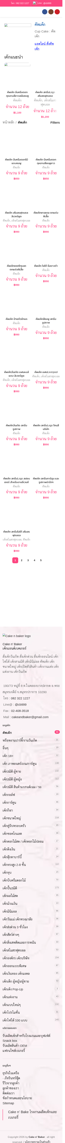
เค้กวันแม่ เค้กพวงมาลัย (17, 919)
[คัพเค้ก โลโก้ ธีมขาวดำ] (46, 249)
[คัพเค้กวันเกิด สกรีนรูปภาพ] (16, 408)
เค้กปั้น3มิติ (10, 888)
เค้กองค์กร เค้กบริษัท (16, 958)
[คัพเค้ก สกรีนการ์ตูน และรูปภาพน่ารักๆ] (46, 461)
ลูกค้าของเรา (11, 1088)
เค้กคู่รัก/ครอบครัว (14, 826)
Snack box (10, 1041)
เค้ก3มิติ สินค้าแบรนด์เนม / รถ (22, 787)
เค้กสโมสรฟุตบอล (20, 220)
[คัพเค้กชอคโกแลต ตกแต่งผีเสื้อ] (16, 249)
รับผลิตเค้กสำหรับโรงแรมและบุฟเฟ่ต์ (26, 1036)
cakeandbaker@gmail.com (30, 717)
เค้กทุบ (7, 873)
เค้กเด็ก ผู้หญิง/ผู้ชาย (16, 981)
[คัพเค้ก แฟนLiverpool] (46, 355)
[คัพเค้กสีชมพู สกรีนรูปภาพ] (46, 302)
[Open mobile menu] (4, 11)
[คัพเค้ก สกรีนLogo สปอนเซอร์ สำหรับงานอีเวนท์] (16, 461)
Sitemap (8, 1103)
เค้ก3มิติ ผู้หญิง (12, 779)
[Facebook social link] (44, 11)
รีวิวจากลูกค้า (11, 1083)
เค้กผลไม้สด (10, 896)
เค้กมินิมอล (10, 911)
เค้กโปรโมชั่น (11, 1013)
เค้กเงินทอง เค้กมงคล (16, 974)
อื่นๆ (5, 748)
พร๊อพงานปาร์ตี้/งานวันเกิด (20, 740)
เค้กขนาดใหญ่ (12, 818)
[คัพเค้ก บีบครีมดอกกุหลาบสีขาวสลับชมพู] (17, 76)
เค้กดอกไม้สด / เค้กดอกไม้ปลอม (23, 841)
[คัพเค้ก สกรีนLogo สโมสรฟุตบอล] (45, 76)
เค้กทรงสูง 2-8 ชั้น (14, 865)
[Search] (10, 11)
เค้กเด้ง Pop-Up (13, 989)
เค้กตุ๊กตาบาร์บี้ (12, 857)
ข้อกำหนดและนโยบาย (17, 1098)
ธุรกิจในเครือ (11, 1073)
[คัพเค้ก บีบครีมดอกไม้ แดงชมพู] (16, 142)
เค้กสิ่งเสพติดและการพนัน (19, 943)
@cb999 (47, 3)
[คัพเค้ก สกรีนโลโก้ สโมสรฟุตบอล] (16, 515)
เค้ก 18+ (8, 756)
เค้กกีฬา (8, 810)
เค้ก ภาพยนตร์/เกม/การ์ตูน (20, 764)
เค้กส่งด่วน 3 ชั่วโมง (15, 927)
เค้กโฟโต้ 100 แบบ (15, 1020)
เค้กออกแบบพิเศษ (14, 966)
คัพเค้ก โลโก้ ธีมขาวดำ (46, 265)
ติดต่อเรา (8, 1093)
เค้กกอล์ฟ (9, 795)
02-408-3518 (20, 711)
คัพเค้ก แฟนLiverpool (46, 372)
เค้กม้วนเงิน (10, 904)
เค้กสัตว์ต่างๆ (11, 935)
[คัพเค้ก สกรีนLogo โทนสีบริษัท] (46, 408)
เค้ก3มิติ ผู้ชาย (12, 771)
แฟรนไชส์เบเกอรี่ (14, 1051)
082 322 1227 (22, 3)
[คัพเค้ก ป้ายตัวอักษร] (16, 302)
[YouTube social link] (57, 11)
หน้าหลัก (8, 122)
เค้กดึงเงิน (9, 849)
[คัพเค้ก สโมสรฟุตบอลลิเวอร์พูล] (16, 196)
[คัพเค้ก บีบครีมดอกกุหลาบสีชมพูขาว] (46, 142)
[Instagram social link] (51, 11)
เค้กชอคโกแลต (12, 834)
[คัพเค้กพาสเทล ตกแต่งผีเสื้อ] (46, 196)
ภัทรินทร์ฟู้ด (12, 1078)
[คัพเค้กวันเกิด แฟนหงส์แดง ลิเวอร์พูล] (16, 355)
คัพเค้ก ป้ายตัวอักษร (16, 318)
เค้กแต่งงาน (10, 997)
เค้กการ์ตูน (9, 802)
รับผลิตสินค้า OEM (15, 1046)
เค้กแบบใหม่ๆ (12, 1005)
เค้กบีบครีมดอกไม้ (14, 880)
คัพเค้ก (17, 100)
